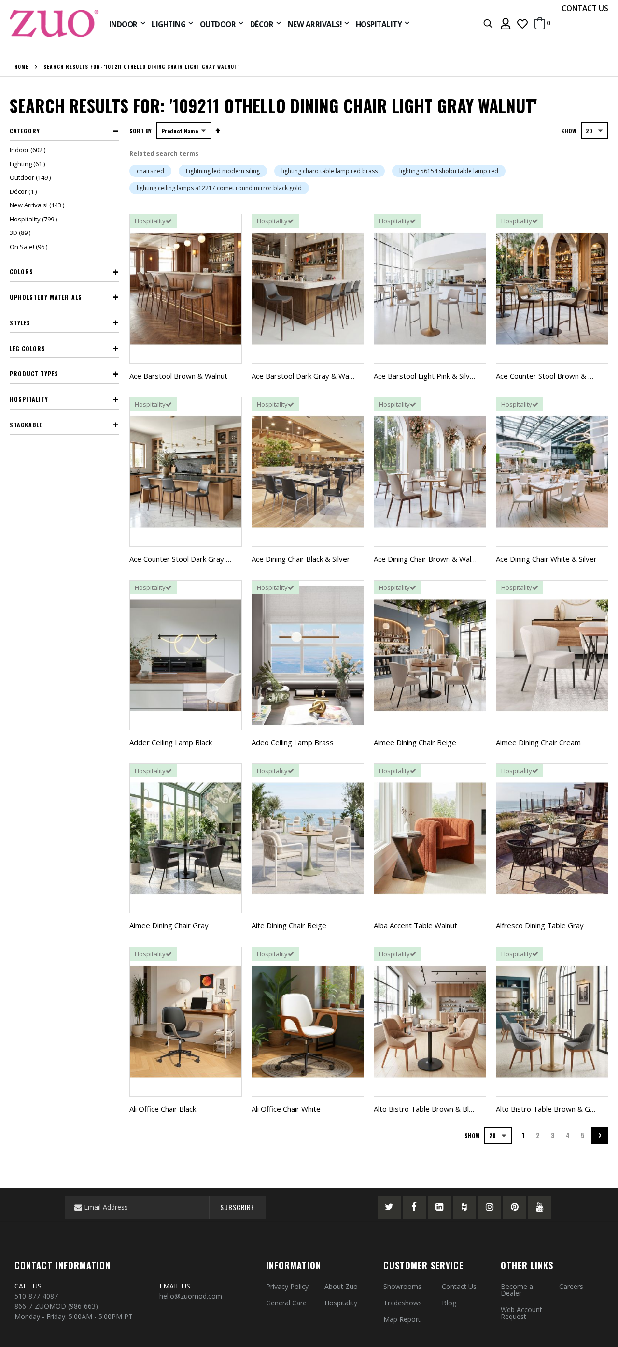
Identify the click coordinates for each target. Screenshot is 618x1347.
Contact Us (459, 1286)
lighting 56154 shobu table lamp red (448, 171)
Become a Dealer (517, 1290)
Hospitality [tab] (29, 399)
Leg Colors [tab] (27, 348)
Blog (449, 1302)
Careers (571, 1286)
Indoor (29, 150)
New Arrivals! (38, 205)
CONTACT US (585, 8)
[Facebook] (414, 1207)
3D (21, 232)
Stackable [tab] (26, 425)
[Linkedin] (439, 1207)
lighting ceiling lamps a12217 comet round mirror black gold (219, 188)
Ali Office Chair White (286, 1108)
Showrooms (402, 1286)
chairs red (150, 171)
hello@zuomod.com (191, 1296)
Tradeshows (402, 1302)
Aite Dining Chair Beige (289, 925)
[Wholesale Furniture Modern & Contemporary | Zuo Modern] (54, 23)
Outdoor (31, 177)
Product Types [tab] (34, 373)
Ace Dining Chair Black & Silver (301, 559)
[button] (522, 23)
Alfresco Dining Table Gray (540, 925)
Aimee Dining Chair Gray (169, 925)
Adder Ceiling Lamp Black (170, 742)
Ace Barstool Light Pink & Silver (425, 376)
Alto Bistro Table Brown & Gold (548, 1108)
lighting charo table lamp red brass (329, 171)
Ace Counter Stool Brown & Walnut (553, 376)
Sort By (140, 131)
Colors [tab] (21, 271)
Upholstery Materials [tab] (46, 297)
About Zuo (341, 1286)
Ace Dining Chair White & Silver (546, 559)
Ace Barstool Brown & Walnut (178, 376)
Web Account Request (521, 1313)
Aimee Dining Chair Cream (538, 742)
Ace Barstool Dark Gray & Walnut (306, 376)
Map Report (402, 1319)
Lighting (28, 164)
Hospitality (34, 219)
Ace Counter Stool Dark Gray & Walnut (192, 559)
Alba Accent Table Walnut (415, 925)
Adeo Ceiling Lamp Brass (293, 742)
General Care (286, 1302)
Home (21, 66)
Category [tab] (25, 131)
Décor (24, 191)
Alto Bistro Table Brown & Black (426, 1108)
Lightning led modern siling (223, 171)
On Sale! (30, 246)
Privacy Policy (287, 1286)
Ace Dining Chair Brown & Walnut (428, 559)
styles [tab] (20, 323)
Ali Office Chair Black (162, 1108)
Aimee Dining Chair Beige (415, 742)
